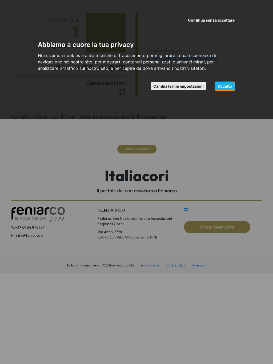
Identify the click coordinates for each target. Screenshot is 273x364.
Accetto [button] (225, 86)
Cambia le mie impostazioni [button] (178, 86)
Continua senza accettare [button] (211, 20)
